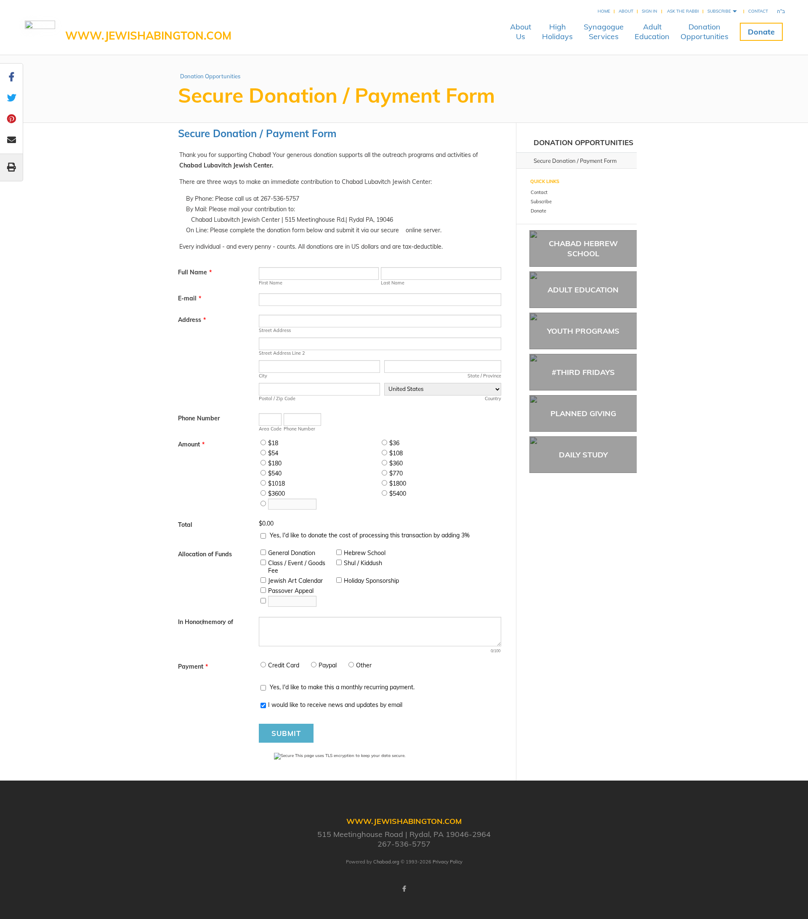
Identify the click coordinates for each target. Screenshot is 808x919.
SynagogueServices (604, 31)
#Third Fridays (583, 372)
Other (364, 665)
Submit (286, 733)
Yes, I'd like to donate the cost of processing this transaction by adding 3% (370, 535)
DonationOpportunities (704, 31)
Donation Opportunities (210, 76)
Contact (758, 11)
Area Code (270, 429)
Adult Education (583, 290)
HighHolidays (557, 31)
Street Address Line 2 (282, 353)
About (626, 11)
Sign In (649, 11)
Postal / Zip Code (277, 398)
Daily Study (583, 455)
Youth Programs (583, 331)
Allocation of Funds (205, 554)
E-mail (189, 298)
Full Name (195, 272)
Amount (191, 444)
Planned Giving (583, 413)
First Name (270, 283)
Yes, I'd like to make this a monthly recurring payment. (342, 687)
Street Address (275, 330)
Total (185, 525)
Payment (193, 666)
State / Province (484, 376)
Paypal (328, 665)
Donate (761, 32)
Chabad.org (386, 862)
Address (192, 320)
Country (493, 398)
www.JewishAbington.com (148, 35)
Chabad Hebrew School (583, 248)
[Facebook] (404, 889)
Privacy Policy (447, 862)
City (263, 376)
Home (604, 11)
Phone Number (199, 418)
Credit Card (283, 665)
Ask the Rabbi (683, 11)
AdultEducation (652, 31)
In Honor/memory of (205, 622)
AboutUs (520, 31)
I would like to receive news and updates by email (335, 705)
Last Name (392, 283)
